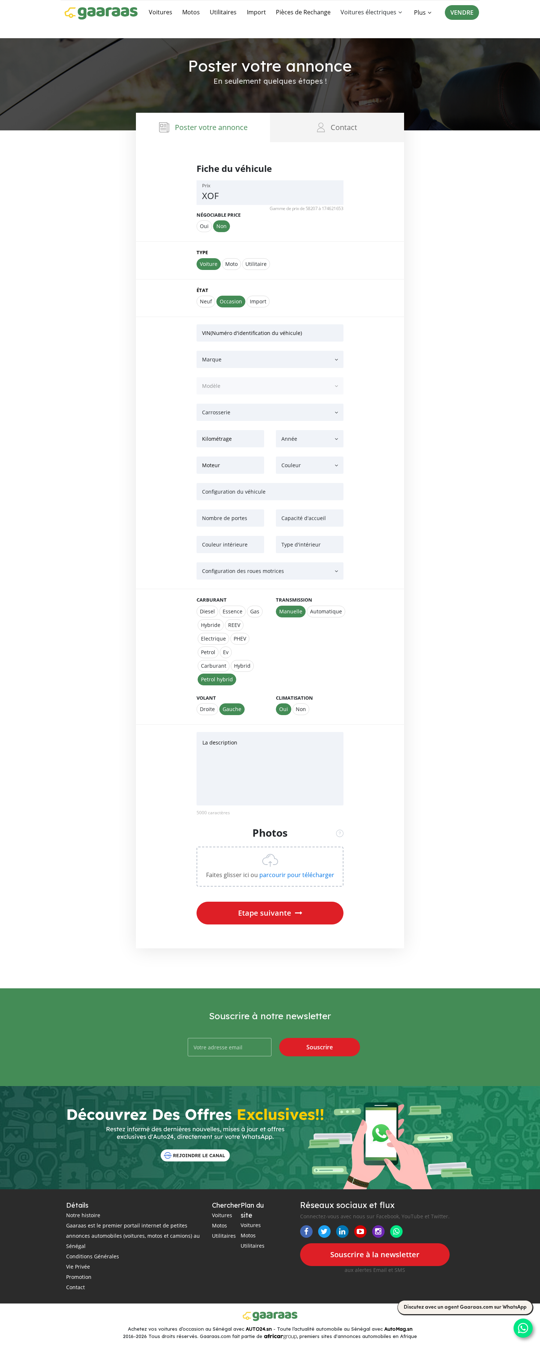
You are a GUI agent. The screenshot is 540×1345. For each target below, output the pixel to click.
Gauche (232, 709)
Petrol (208, 652)
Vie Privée (78, 1266)
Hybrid (242, 665)
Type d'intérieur (301, 544)
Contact (75, 1287)
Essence (232, 611)
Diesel (207, 611)
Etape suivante (264, 913)
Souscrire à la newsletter (375, 1254)
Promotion (78, 1276)
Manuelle (290, 611)
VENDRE (462, 12)
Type (202, 252)
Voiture (208, 263)
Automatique (326, 611)
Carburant (212, 599)
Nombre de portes (224, 518)
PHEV (240, 638)
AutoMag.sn (398, 1329)
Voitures (160, 12)
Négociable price (219, 215)
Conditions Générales (92, 1256)
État (202, 290)
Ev (225, 652)
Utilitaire (256, 263)
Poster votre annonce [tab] (211, 127)
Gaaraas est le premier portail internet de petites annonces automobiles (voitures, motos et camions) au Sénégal (133, 1236)
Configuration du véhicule (234, 491)
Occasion (231, 301)
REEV (234, 624)
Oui (204, 226)
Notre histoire (83, 1215)
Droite (207, 709)
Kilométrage (217, 438)
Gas (254, 611)
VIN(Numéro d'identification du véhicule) (252, 332)
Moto (231, 263)
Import (256, 12)
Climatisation (294, 698)
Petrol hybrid (217, 679)
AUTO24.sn (259, 1329)
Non (221, 226)
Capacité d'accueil (303, 518)
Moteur (211, 465)
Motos (191, 12)
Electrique (213, 638)
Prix (206, 185)
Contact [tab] (344, 127)
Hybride (210, 624)
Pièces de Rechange (303, 12)
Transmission (294, 599)
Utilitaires (223, 12)
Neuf (206, 301)
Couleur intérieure (225, 544)
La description (219, 742)
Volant (206, 698)
